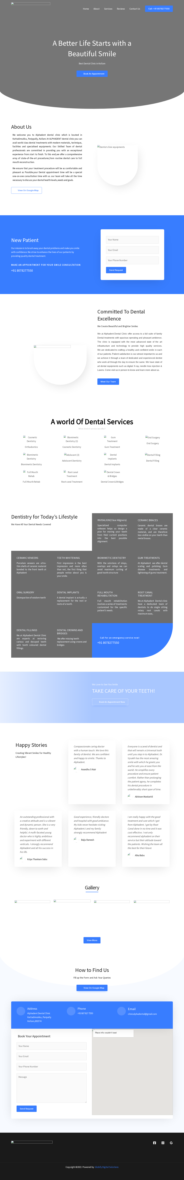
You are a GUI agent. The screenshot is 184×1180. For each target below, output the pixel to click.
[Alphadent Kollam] (30, 8)
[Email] (121, 1011)
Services (108, 8)
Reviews (121, 8)
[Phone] (71, 1011)
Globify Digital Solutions (107, 1167)
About (96, 8)
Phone (82, 1008)
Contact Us (134, 8)
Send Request (116, 270)
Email (132, 1009)
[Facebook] (154, 1142)
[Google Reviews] (171, 1142)
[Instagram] (162, 1142)
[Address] (21, 1011)
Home (86, 8)
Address (32, 1008)
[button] (159, 9)
